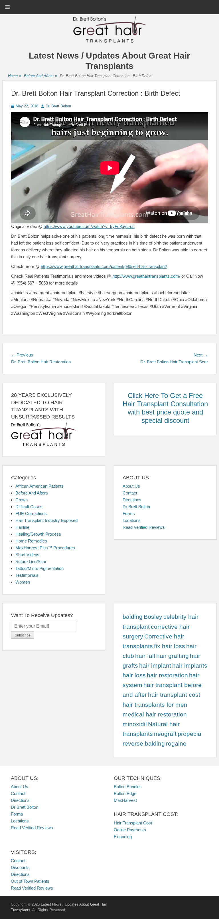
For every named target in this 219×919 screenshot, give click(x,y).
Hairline (22, 527)
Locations (132, 520)
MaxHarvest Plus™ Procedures (45, 547)
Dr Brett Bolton (136, 506)
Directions (132, 499)
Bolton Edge (125, 793)
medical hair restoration (155, 714)
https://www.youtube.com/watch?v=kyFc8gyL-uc (89, 226)
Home (14, 76)
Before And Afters (40, 76)
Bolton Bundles (128, 786)
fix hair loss (169, 646)
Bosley (153, 616)
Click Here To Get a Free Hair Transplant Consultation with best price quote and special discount (165, 408)
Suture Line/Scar (30, 561)
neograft (165, 733)
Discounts (20, 867)
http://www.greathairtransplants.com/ (146, 276)
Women (22, 582)
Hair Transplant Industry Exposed (46, 520)
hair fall (145, 655)
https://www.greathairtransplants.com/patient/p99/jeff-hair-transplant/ (104, 266)
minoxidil (135, 724)
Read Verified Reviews (144, 527)
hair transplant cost (174, 694)
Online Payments (130, 829)
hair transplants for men (155, 704)
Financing (123, 836)
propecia (189, 733)
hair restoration (167, 675)
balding (133, 616)
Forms (129, 513)
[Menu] (7, 7)
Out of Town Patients (30, 881)
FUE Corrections (31, 513)
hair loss (134, 675)
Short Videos (27, 554)
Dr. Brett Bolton (58, 106)
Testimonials (26, 575)
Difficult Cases (28, 506)
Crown (21, 499)
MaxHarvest (125, 800)
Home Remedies (31, 540)
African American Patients (39, 486)
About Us (131, 486)
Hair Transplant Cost (133, 822)
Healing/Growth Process (38, 534)
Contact (130, 492)
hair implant (155, 665)
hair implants (189, 665)
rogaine (176, 743)
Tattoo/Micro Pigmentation (39, 568)
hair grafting (172, 655)
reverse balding (144, 743)
